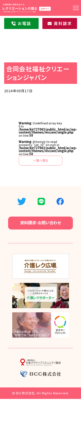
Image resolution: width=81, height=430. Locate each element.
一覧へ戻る (40, 160)
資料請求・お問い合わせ (40, 223)
